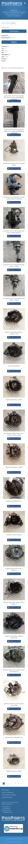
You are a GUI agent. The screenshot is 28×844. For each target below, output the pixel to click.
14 (21, 783)
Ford (3, 50)
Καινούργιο (5, 35)
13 (18, 783)
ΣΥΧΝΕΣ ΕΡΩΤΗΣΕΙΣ (7, 797)
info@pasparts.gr (7, 812)
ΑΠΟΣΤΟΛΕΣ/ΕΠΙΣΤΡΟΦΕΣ (9, 795)
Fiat (3, 48)
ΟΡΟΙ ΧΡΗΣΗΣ (5, 790)
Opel (3, 56)
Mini (3, 52)
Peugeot (4, 58)
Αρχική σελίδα (5, 22)
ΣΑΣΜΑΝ (7, 23)
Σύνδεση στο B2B (14, 101)
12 (15, 783)
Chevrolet (4, 46)
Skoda (3, 60)
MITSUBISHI (5, 54)
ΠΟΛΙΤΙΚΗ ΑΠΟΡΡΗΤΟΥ (8, 792)
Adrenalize (20, 838)
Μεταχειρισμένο (6, 37)
